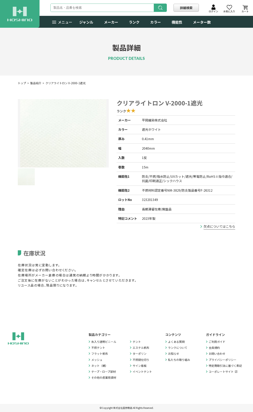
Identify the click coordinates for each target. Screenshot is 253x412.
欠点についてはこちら (219, 226)
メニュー (65, 22)
